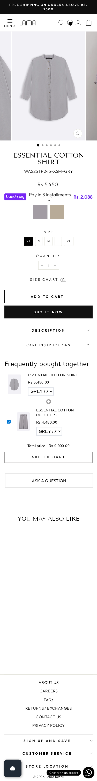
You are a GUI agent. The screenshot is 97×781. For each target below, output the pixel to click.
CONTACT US (48, 716)
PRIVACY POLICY (48, 725)
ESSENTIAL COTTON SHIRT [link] (53, 375)
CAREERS (49, 691)
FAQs (49, 699)
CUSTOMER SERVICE (47, 753)
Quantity (48, 256)
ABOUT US (48, 682)
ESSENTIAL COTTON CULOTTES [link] (55, 412)
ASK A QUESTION (49, 480)
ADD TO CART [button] (48, 457)
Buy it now (48, 312)
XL (69, 241)
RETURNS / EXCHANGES (48, 708)
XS (28, 241)
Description (49, 330)
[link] (14, 384)
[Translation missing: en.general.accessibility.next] (71, 584)
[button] (48, 384)
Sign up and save (47, 741)
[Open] (12, 768)
